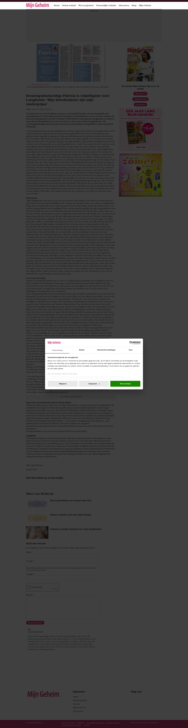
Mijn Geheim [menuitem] (145, 5)
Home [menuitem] (57, 5)
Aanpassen (92, 384)
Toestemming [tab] (57, 350)
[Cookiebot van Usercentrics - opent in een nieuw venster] (131, 342)
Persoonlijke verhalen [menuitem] (106, 5)
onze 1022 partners (60, 361)
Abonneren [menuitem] (124, 5)
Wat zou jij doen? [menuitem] (86, 5)
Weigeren (62, 384)
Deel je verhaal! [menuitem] (69, 5)
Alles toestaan (125, 384)
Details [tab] (81, 350)
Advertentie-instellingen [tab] (106, 350)
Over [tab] (131, 350)
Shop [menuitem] (134, 5)
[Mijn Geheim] (37, 5)
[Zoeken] (160, 5)
